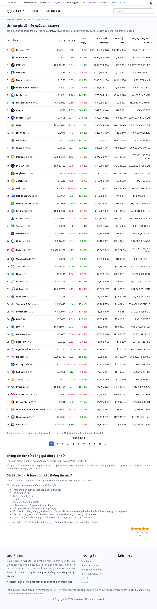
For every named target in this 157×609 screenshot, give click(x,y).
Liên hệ (84, 578)
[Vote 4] (143, 529)
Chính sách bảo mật (91, 565)
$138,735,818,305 (88, 2)
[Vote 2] (136, 529)
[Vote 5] (147, 529)
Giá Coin (15, 11)
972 (35, 2)
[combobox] (133, 11)
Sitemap (85, 582)
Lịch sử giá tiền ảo (25, 19)
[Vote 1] (132, 529)
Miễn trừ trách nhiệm (92, 573)
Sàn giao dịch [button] (53, 10)
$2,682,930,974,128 (55, 2)
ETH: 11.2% (121, 2)
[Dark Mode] (151, 2)
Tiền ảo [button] (35, 10)
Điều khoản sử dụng (91, 569)
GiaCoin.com (77, 599)
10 (100, 443)
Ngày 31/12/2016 (42, 19)
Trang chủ (10, 19)
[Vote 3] (140, 529)
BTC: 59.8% (111, 2)
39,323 (16, 2)
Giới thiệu (86, 561)
